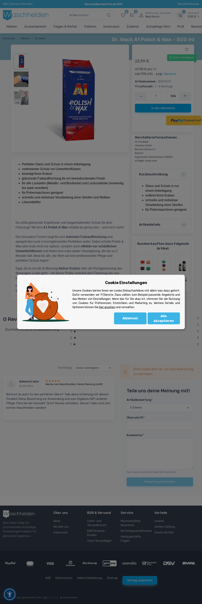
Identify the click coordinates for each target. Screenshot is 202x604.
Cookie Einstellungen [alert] (126, 282)
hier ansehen (107, 307)
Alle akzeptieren (163, 318)
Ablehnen (130, 318)
